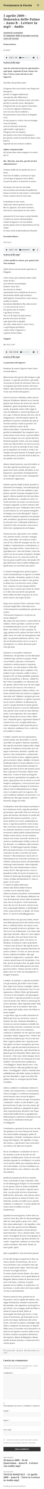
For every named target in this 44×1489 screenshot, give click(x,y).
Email (6, 1420)
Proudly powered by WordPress (14, 1486)
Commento (8, 1373)
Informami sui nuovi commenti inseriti (21, 1406)
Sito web (7, 1430)
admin (20, 1351)
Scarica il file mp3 (11, 62)
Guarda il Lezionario (13, 32)
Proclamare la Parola (17, 5)
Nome (6, 1411)
